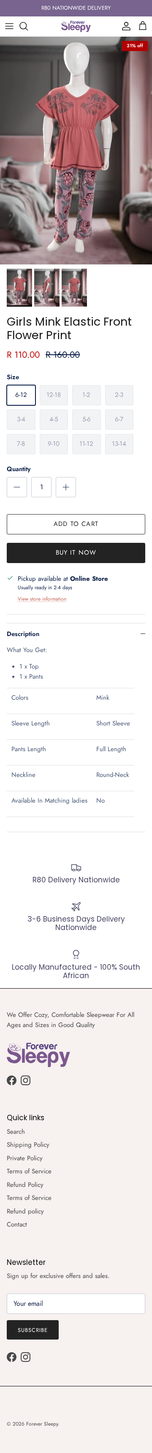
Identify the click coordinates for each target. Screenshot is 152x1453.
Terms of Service (29, 1171)
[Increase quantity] (66, 487)
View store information (42, 599)
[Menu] (9, 26)
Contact (17, 1224)
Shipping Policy (28, 1144)
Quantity (18, 469)
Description (23, 634)
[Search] (28, 26)
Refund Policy (25, 1184)
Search (16, 1131)
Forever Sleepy (42, 1424)
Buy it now (76, 552)
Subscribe (33, 1330)
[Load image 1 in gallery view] (76, 150)
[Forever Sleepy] (76, 26)
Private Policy (25, 1158)
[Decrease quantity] (17, 487)
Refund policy (25, 1211)
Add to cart (76, 523)
